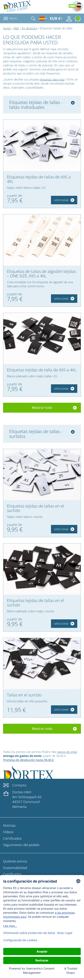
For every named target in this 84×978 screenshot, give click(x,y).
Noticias (9, 825)
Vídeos (8, 832)
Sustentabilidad (15, 867)
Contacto (19, 785)
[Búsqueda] (33, 18)
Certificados (12, 838)
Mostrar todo (42, 407)
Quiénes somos (15, 861)
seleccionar (61, 200)
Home (7, 28)
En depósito (29, 28)
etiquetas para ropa (52, 79)
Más (16, 28)
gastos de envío (67, 752)
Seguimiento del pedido (21, 844)
